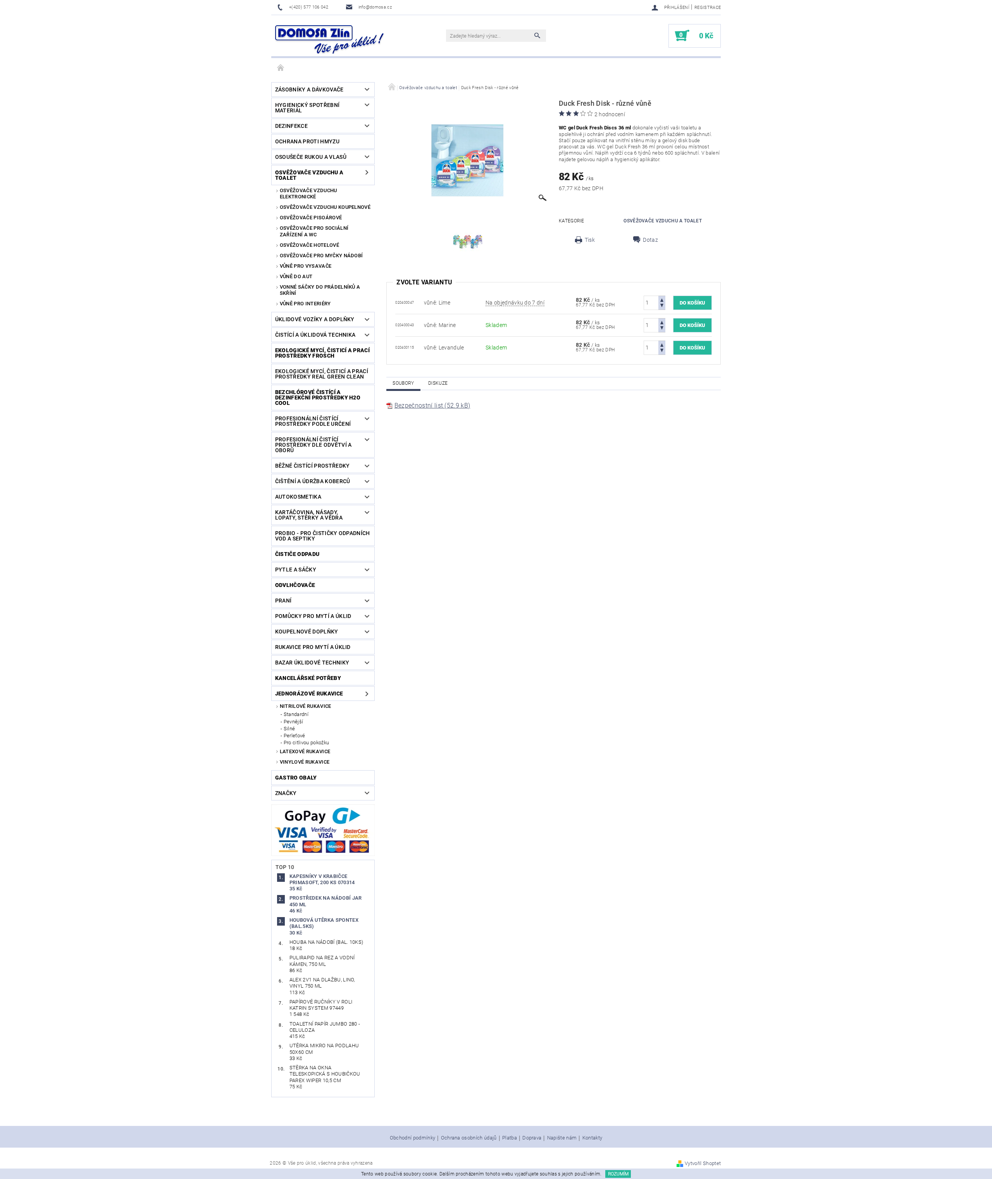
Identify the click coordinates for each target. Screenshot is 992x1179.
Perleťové (294, 735)
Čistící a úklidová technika (315, 335)
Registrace (707, 7)
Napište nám (562, 1138)
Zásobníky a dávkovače (309, 89)
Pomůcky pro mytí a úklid (313, 616)
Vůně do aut (296, 276)
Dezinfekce (291, 126)
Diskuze (438, 383)
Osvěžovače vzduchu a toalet (309, 175)
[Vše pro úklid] (329, 39)
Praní (283, 600)
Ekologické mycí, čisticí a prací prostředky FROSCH (322, 353)
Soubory (403, 383)
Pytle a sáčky (295, 569)
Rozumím (618, 1174)
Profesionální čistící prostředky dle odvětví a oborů (313, 444)
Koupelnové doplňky (306, 631)
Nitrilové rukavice (305, 706)
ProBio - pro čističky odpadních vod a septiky (322, 536)
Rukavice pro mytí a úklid (313, 647)
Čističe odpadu (297, 554)
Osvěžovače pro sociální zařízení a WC (314, 231)
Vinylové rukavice (304, 762)
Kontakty (592, 1138)
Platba (509, 1138)
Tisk (590, 240)
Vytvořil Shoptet (703, 1163)
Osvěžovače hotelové (309, 245)
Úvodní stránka (281, 68)
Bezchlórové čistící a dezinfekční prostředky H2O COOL (317, 397)
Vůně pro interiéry (305, 303)
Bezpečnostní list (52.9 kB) (432, 405)
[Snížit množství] (661, 306)
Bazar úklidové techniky (312, 662)
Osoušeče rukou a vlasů (310, 157)
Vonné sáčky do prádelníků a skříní (320, 290)
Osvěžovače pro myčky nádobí (321, 255)
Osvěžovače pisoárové (311, 217)
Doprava (531, 1138)
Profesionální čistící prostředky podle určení (313, 421)
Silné (289, 728)
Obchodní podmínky (412, 1138)
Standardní (296, 714)
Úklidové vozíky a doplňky (315, 319)
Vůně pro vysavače (305, 266)
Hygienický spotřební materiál (307, 108)
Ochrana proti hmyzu (307, 141)
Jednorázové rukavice (309, 693)
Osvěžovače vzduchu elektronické (308, 194)
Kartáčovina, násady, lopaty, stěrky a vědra (309, 515)
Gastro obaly (296, 778)
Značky (286, 793)
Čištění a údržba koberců (312, 481)
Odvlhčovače (295, 585)
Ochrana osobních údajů (469, 1138)
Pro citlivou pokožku (306, 742)
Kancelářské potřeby (308, 678)
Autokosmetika (298, 497)
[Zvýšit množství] (661, 299)
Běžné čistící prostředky (312, 466)
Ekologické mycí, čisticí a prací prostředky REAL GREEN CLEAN (321, 374)
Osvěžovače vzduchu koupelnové (325, 207)
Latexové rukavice (305, 751)
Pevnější (293, 722)
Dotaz (650, 240)
